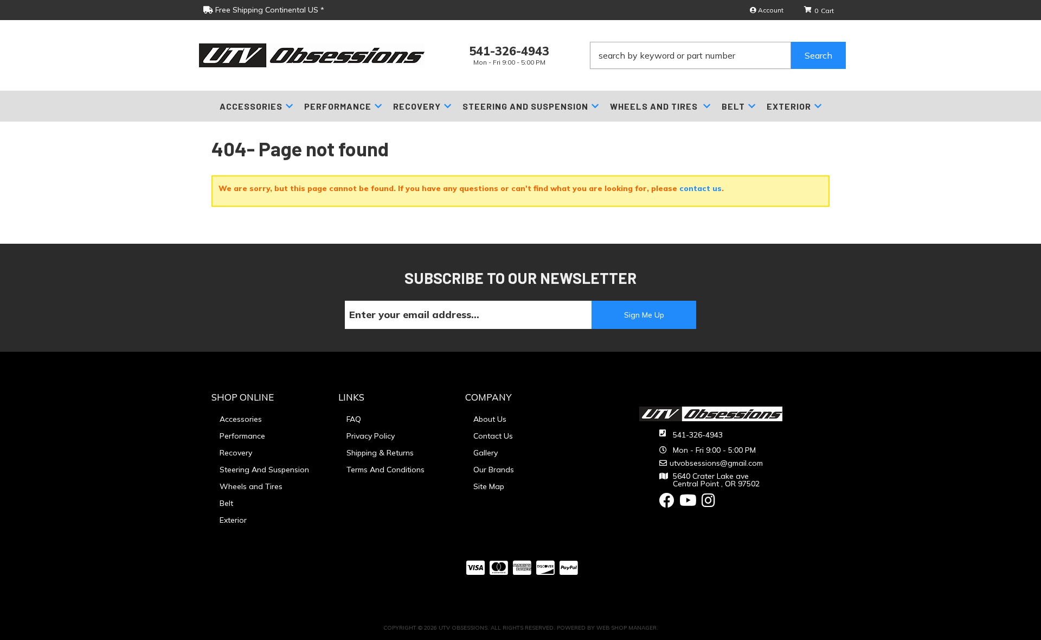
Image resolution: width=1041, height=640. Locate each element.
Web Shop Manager (626, 627)
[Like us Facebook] (666, 503)
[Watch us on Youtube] (688, 503)
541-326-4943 (698, 435)
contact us (700, 188)
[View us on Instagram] (708, 503)
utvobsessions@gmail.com (716, 463)
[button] (718, 55)
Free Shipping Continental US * (268, 10)
